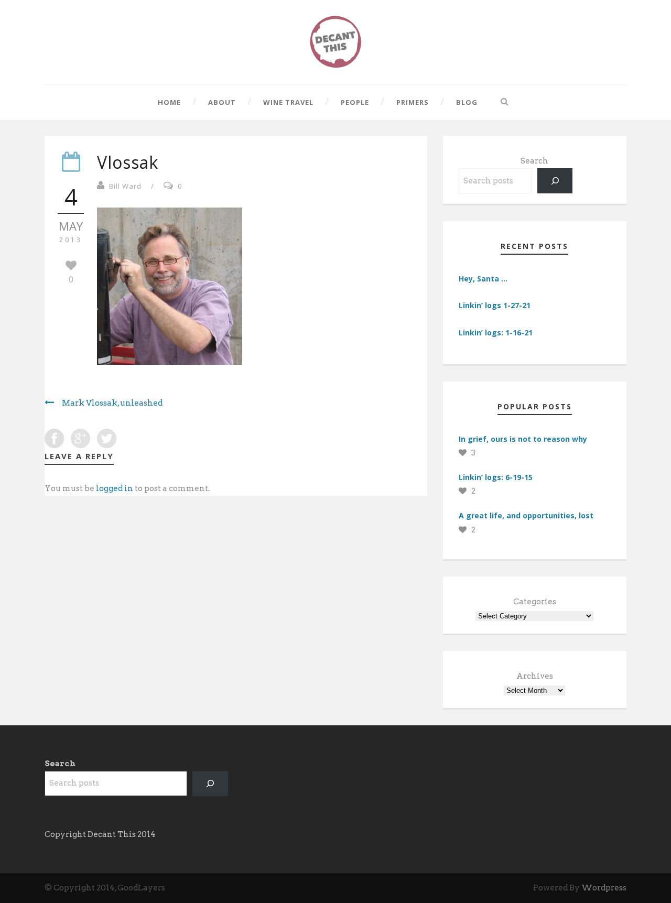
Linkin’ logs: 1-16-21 (496, 333)
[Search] (555, 180)
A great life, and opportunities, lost (526, 515)
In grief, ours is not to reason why (523, 439)
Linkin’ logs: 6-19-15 (496, 477)
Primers (412, 102)
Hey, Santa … (483, 279)
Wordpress (603, 888)
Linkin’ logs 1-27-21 (495, 305)
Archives (534, 676)
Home (169, 102)
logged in (114, 488)
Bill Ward (125, 186)
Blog (467, 102)
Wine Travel (288, 102)
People (355, 102)
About (222, 102)
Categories (534, 601)
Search (534, 161)
